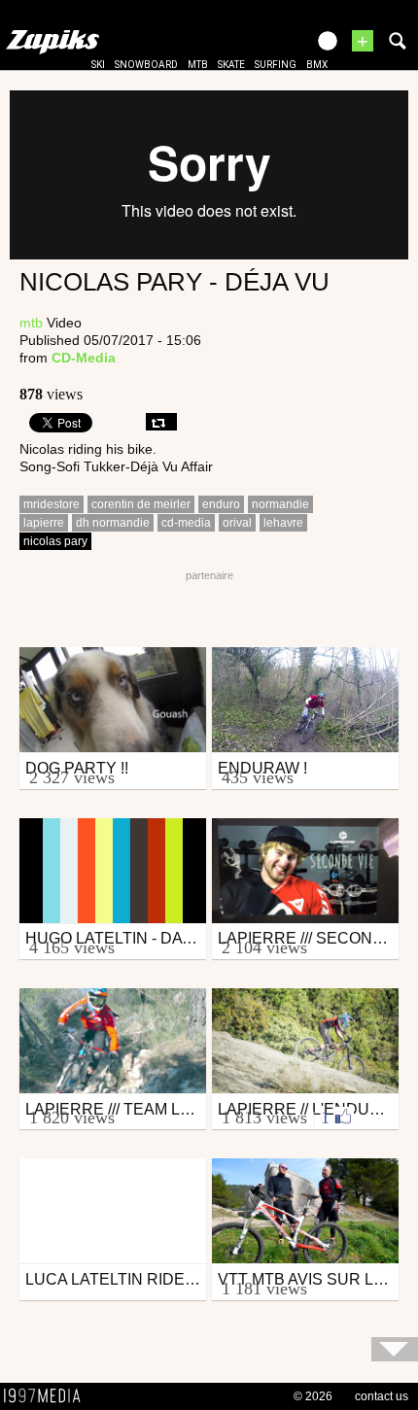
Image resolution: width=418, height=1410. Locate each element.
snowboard (146, 64)
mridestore (51, 504)
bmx (317, 64)
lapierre (43, 523)
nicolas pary (55, 541)
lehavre (283, 523)
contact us (381, 1396)
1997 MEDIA (47, 1396)
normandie (280, 504)
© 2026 (313, 1396)
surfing (275, 64)
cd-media (186, 523)
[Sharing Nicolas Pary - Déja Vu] (161, 421)
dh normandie (113, 523)
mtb (198, 64)
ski (98, 64)
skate (231, 64)
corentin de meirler (141, 504)
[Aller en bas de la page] (394, 1349)
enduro (221, 504)
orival (237, 523)
